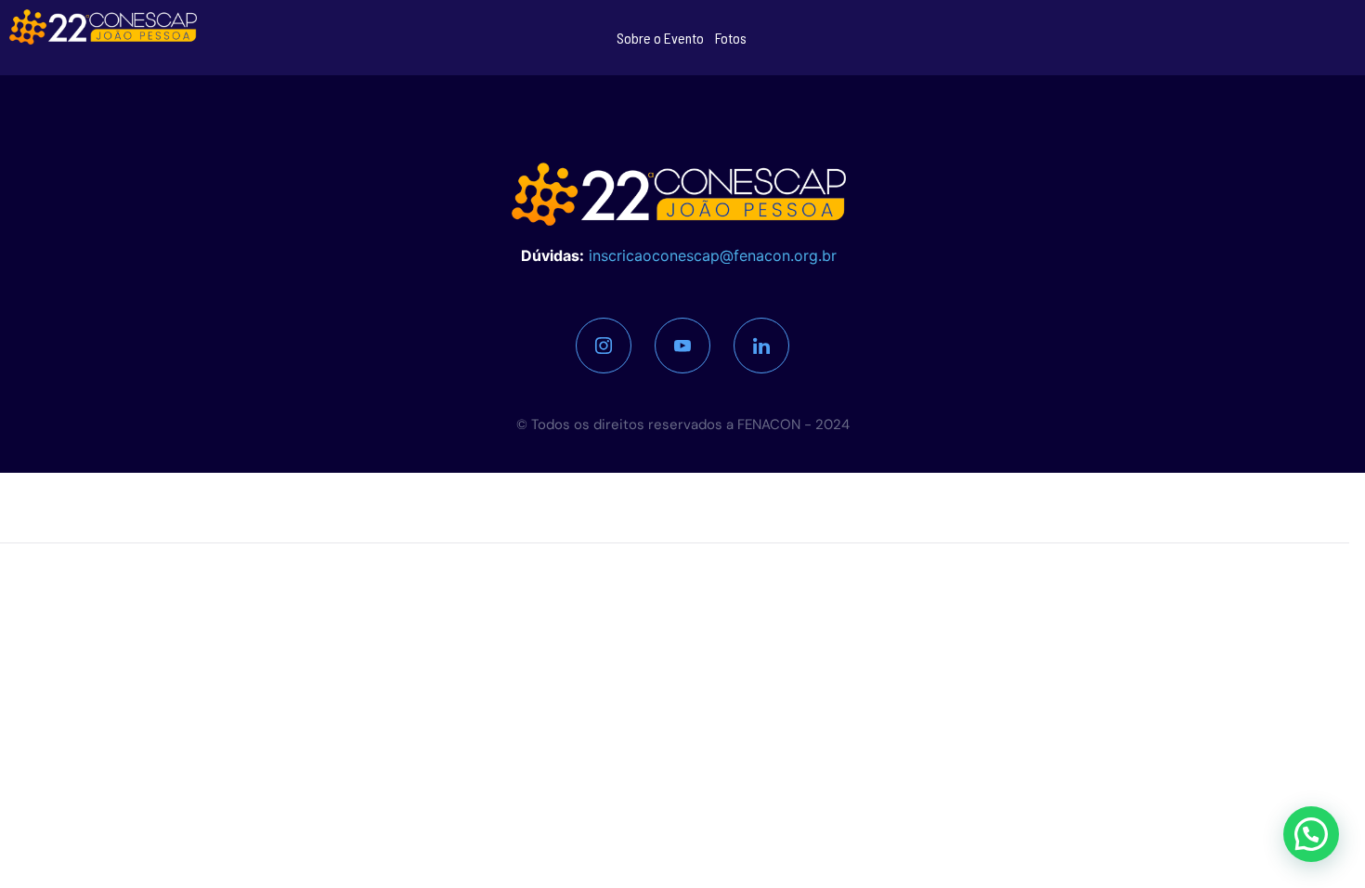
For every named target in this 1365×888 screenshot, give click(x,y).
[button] (1311, 834)
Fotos (731, 37)
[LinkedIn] (761, 345)
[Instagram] (603, 345)
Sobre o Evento (660, 37)
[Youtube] (682, 345)
